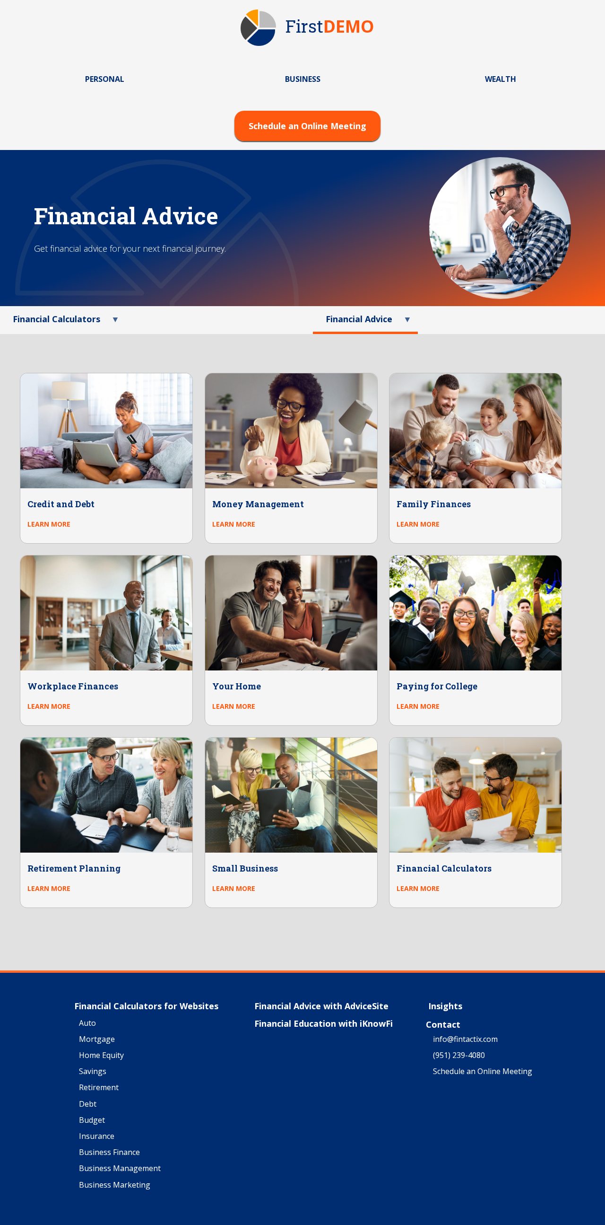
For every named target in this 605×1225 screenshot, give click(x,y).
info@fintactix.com (465, 1039)
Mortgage (97, 1039)
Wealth (500, 79)
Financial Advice (352, 322)
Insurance (96, 1136)
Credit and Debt (61, 504)
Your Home (236, 686)
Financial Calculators (50, 322)
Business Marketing (114, 1185)
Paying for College (437, 686)
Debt (87, 1104)
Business (302, 79)
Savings (92, 1071)
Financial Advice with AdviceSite (321, 1006)
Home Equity (101, 1055)
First (329, 27)
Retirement (99, 1088)
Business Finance (109, 1152)
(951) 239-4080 (459, 1055)
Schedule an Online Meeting (307, 126)
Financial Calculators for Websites (146, 1006)
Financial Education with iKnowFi (323, 1024)
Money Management (258, 504)
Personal (104, 79)
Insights (445, 1006)
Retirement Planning (74, 868)
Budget (92, 1120)
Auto (87, 1023)
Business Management (120, 1168)
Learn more (48, 524)
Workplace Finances (72, 686)
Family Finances (434, 504)
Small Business (245, 868)
